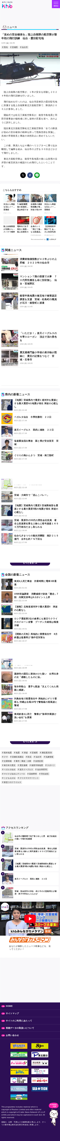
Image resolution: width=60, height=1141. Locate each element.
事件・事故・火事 (23, 761)
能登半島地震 (37, 765)
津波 (25, 753)
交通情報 (7, 761)
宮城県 (14, 47)
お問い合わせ (12, 1035)
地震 (17, 753)
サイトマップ (12, 1013)
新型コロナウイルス (12, 782)
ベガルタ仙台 (9, 769)
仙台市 (24, 47)
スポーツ (50, 765)
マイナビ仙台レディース (14, 774)
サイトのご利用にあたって (19, 1020)
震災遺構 (23, 765)
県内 (5, 47)
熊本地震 (7, 753)
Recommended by (38, 239)
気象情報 (49, 757)
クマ (5, 757)
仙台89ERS (42, 769)
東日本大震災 (9, 765)
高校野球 (33, 774)
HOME (9, 1006)
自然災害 (39, 761)
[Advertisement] (30, 321)
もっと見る (28, 563)
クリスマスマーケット (29, 778)
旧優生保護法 (17, 757)
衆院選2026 (46, 753)
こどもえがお (9, 778)
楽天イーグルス (26, 769)
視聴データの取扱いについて (20, 1028)
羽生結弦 (44, 774)
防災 (29, 757)
